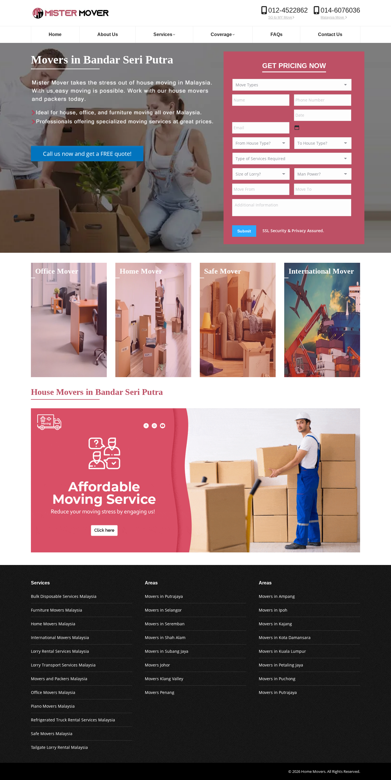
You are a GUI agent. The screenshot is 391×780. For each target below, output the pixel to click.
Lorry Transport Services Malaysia (63, 665)
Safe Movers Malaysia (51, 733)
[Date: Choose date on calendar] (297, 127)
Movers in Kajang (275, 623)
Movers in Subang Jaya (166, 651)
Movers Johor (157, 665)
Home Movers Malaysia (53, 623)
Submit (244, 231)
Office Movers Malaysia (53, 692)
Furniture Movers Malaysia (56, 610)
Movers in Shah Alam (165, 637)
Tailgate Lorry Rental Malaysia (59, 747)
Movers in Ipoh (273, 610)
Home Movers (313, 771)
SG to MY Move (280, 17)
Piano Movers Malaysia (53, 706)
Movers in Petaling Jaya (281, 665)
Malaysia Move (333, 17)
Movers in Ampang (277, 596)
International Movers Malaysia (60, 637)
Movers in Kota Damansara (285, 637)
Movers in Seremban (165, 623)
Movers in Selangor (163, 610)
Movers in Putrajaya (164, 596)
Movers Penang (159, 692)
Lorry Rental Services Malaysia (60, 651)
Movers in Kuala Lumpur (282, 651)
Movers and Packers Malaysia (59, 678)
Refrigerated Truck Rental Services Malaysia (73, 720)
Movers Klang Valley (164, 678)
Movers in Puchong (277, 678)
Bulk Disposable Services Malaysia (63, 596)
